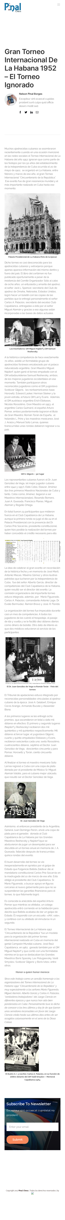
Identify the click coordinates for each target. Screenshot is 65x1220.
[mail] (37, 112)
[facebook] (20, 112)
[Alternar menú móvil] (58, 4)
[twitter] (26, 112)
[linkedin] (31, 112)
